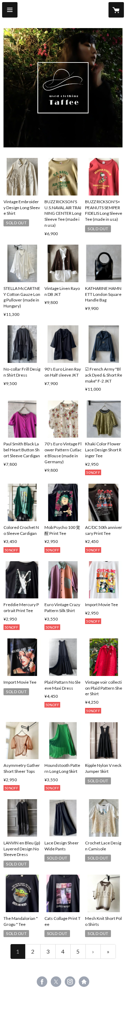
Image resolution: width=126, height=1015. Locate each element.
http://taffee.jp (84, 981)
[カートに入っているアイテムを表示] (116, 10)
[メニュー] (10, 10)
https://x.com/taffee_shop (56, 981)
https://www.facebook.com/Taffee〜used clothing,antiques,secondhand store (42, 981)
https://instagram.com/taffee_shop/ (70, 981)
